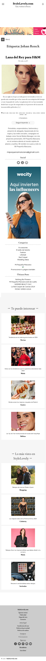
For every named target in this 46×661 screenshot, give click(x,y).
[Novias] (23, 334)
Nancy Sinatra (36, 113)
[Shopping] (23, 484)
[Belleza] (23, 430)
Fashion (23, 252)
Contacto (23, 619)
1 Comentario (23, 118)
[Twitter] (18, 162)
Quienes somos (23, 613)
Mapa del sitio (23, 617)
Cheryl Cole (12, 113)
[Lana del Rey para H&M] (23, 79)
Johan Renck (22, 113)
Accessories (23, 247)
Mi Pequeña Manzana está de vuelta (23, 282)
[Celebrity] (23, 515)
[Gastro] (23, 399)
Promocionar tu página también (23, 269)
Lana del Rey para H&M (23, 57)
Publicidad (23, 615)
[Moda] (23, 365)
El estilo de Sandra (23, 250)
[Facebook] (22, 162)
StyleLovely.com (23, 3)
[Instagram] (26, 162)
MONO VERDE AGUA (23, 289)
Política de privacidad (23, 628)
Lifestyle (23, 255)
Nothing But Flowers (23, 279)
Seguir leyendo (22, 122)
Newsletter (23, 647)
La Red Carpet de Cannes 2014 (23, 287)
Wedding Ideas (23, 260)
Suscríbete (23, 650)
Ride (25, 114)
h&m (17, 113)
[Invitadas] (23, 580)
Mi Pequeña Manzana (23, 265)
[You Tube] (30, 643)
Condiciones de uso (23, 626)
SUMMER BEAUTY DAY (23, 284)
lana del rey (29, 113)
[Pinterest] (23, 643)
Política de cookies (23, 630)
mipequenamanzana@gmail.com (23, 152)
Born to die (5, 113)
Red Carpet (23, 257)
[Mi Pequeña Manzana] (23, 267)
